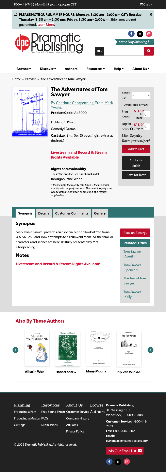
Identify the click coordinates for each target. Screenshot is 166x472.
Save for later (136, 175)
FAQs (44, 418)
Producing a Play (25, 412)
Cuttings (19, 425)
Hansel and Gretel (69, 372)
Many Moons (96, 371)
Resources (94, 69)
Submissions (49, 425)
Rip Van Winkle (128, 372)
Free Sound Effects (53, 412)
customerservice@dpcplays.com (127, 441)
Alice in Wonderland (41, 372)
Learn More (45, 25)
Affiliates (72, 425)
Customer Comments (71, 213)
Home (16, 79)
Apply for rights (136, 162)
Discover (47, 69)
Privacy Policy (75, 431)
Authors (71, 69)
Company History (77, 418)
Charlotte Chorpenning (75, 103)
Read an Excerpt (135, 233)
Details (43, 213)
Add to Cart (136, 149)
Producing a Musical (27, 418)
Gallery (100, 213)
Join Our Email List (123, 450)
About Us (140, 69)
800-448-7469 (24, 4)
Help (118, 69)
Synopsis (25, 213)
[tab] (26, 213)
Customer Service (77, 412)
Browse (23, 69)
